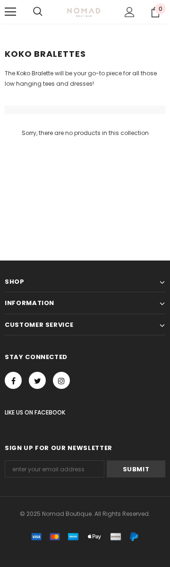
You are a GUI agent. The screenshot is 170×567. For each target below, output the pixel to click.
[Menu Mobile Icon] (10, 12)
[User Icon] (130, 12)
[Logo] (84, 12)
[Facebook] (13, 380)
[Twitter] (37, 380)
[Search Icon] (37, 12)
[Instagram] (61, 380)
